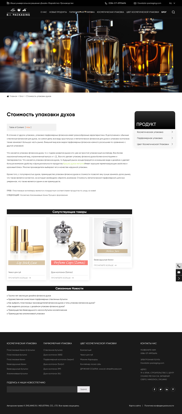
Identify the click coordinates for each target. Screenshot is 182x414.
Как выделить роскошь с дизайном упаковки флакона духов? (36, 306)
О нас (44, 12)
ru (170, 3)
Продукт (146, 124)
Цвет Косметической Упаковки (142, 12)
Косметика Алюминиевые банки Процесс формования (44, 195)
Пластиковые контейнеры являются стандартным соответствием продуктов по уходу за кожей (54, 191)
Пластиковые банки (16, 359)
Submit (83, 389)
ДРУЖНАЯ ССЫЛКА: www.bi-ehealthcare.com (101, 369)
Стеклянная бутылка (52, 350)
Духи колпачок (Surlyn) (53, 364)
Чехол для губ (14, 272)
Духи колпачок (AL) (52, 373)
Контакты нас (149, 343)
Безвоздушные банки (103, 260)
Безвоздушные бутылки (17, 369)
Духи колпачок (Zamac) (62, 272)
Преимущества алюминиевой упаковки (26, 313)
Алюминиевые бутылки (17, 373)
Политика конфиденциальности (159, 405)
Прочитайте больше (19, 278)
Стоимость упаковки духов (38, 96)
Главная (13, 96)
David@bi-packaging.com (152, 363)
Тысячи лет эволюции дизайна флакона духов (29, 295)
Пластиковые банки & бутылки (21, 350)
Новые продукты (58, 12)
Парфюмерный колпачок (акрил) (58, 359)
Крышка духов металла (73, 163)
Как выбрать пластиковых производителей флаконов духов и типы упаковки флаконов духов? (51, 303)
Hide (28, 127)
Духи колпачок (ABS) (52, 355)
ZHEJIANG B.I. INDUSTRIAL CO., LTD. (42, 405)
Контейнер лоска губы (90, 364)
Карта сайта (135, 405)
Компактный (85, 350)
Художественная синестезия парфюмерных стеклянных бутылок (38, 299)
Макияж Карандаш (89, 359)
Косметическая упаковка (110, 12)
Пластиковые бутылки (17, 355)
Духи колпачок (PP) (52, 369)
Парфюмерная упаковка (82, 12)
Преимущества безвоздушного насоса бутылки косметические (37, 310)
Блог (164, 12)
